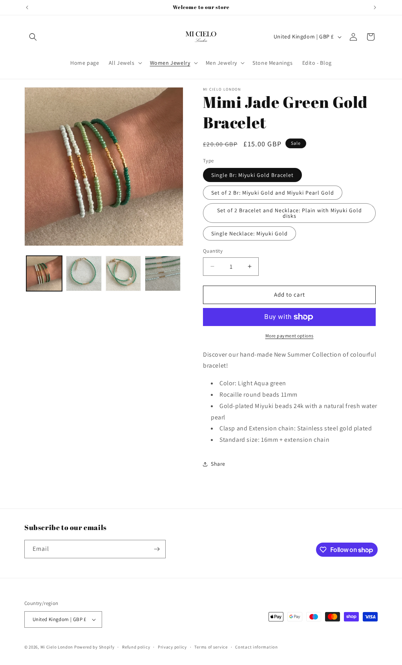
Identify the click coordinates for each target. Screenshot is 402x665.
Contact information (256, 647)
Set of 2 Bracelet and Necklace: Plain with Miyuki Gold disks (289, 213)
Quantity (213, 251)
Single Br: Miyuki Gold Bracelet (252, 175)
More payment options (289, 336)
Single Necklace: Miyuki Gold (249, 233)
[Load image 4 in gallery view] (163, 274)
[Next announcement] (375, 7)
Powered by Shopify (94, 647)
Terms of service (210, 647)
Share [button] (218, 463)
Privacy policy (172, 647)
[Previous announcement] (27, 7)
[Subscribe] (156, 549)
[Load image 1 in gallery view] (44, 274)
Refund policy (136, 647)
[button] (33, 37)
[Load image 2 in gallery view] (84, 274)
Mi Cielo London (56, 647)
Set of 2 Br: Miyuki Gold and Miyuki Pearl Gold (272, 192)
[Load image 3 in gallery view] (123, 274)
